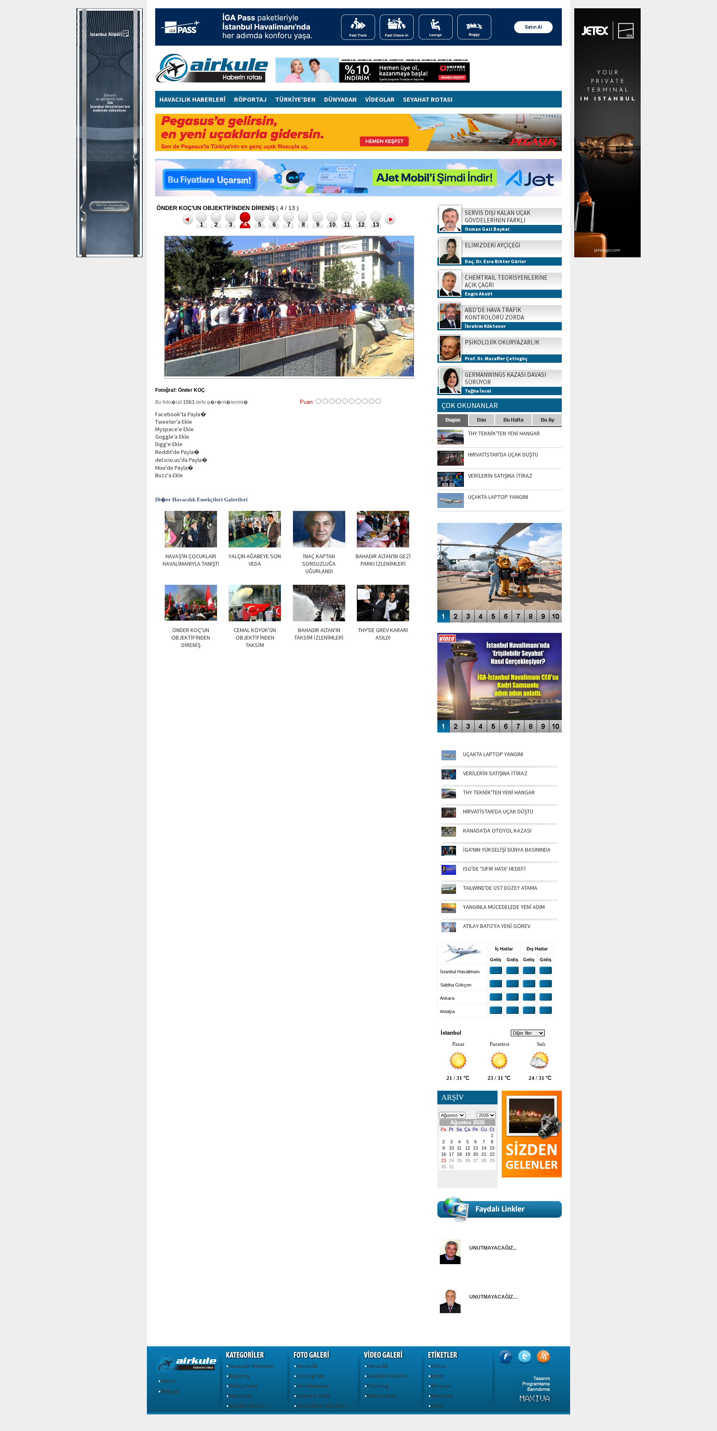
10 (332, 224)
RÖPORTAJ (250, 99)
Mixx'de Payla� (174, 467)
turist (437, 1376)
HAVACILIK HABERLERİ (192, 99)
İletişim (169, 1391)
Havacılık (307, 1366)
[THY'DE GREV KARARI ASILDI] (383, 619)
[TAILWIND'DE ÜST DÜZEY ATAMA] (448, 892)
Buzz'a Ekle (169, 475)
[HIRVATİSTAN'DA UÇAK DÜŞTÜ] (448, 815)
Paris (437, 1405)
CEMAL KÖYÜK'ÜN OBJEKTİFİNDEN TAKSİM (255, 637)
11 (347, 224)
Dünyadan (241, 1395)
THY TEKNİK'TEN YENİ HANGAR (499, 792)
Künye (168, 1381)
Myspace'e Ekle (174, 429)
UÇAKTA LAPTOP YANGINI (493, 754)
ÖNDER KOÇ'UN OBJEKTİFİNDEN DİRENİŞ (190, 637)
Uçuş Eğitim (310, 1376)
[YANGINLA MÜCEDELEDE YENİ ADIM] (448, 911)
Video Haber (382, 1395)
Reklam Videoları (387, 1376)
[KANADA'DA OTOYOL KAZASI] (448, 834)
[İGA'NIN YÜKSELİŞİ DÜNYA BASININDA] (448, 853)
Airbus (438, 1366)
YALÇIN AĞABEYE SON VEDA (255, 559)
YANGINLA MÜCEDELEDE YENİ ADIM (504, 907)
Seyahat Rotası (247, 1405)
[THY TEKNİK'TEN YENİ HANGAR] (448, 796)
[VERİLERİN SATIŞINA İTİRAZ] (448, 777)
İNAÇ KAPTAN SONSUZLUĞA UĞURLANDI (319, 563)
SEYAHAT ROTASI (428, 99)
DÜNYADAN (340, 99)
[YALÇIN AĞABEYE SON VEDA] (255, 545)
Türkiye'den (243, 1385)
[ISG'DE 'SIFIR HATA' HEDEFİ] (448, 873)
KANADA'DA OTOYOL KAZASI (497, 830)
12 (361, 224)
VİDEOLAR (380, 99)
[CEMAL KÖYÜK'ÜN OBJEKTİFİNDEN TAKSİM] (255, 619)
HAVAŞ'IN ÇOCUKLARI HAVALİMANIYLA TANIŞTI (191, 559)
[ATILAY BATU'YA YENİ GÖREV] (448, 930)
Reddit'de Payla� (177, 452)
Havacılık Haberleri (251, 1366)
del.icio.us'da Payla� (181, 460)
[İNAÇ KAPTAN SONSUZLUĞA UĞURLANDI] (319, 545)
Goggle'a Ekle (172, 436)
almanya (441, 1385)
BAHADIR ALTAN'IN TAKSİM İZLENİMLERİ (319, 633)
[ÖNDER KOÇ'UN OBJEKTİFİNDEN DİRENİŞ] (191, 619)
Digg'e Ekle (169, 444)
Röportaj (239, 1376)
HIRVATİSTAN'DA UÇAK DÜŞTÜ (498, 811)
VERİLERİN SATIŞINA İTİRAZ (495, 773)
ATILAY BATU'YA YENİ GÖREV (496, 926)
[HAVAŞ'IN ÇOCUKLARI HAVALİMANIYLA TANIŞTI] (191, 545)
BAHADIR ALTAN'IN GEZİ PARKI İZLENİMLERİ (383, 559)
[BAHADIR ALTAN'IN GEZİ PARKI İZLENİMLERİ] (383, 545)
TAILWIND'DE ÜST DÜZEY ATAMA (500, 887)
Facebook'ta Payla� (180, 414)
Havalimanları (312, 1385)
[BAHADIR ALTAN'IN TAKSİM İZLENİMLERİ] (319, 619)
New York (442, 1395)
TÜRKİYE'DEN (295, 99)
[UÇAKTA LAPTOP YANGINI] (448, 758)
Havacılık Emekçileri (320, 1405)
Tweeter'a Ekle (173, 421)
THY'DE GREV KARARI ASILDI (383, 633)
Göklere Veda (313, 1395)
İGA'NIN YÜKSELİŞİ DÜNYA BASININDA (507, 849)
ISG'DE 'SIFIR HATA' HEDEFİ (494, 868)
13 (376, 224)
